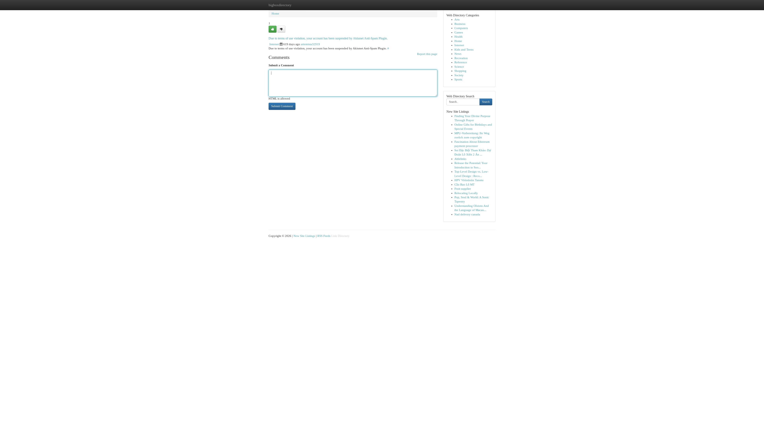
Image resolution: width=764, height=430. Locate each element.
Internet (274, 44)
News (457, 53)
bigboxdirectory (280, 5)
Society (459, 75)
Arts (457, 19)
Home (275, 13)
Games (458, 32)
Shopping (460, 70)
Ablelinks (460, 158)
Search (486, 101)
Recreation (461, 58)
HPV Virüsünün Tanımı (468, 180)
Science (459, 66)
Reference (460, 62)
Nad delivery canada (467, 214)
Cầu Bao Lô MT (464, 184)
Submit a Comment (281, 65)
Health (458, 36)
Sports (458, 79)
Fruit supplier (462, 188)
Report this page (427, 54)
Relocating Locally (466, 193)
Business (459, 23)
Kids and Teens (464, 49)
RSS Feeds (323, 235)
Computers (461, 28)
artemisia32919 (310, 44)
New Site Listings (304, 235)
